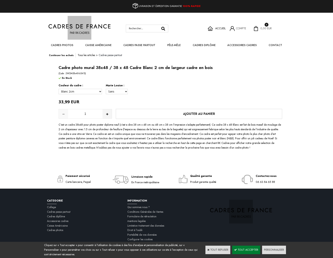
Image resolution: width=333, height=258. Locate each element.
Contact (275, 45)
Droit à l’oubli (134, 230)
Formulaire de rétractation (141, 216)
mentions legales (136, 221)
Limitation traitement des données (145, 226)
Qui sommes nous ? (138, 207)
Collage (51, 207)
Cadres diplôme (204, 45)
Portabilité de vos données (142, 235)
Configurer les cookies (140, 239)
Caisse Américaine (98, 45)
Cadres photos (62, 45)
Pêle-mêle (174, 45)
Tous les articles (86, 55)
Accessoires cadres (242, 45)
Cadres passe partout (139, 45)
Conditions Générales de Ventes (145, 212)
